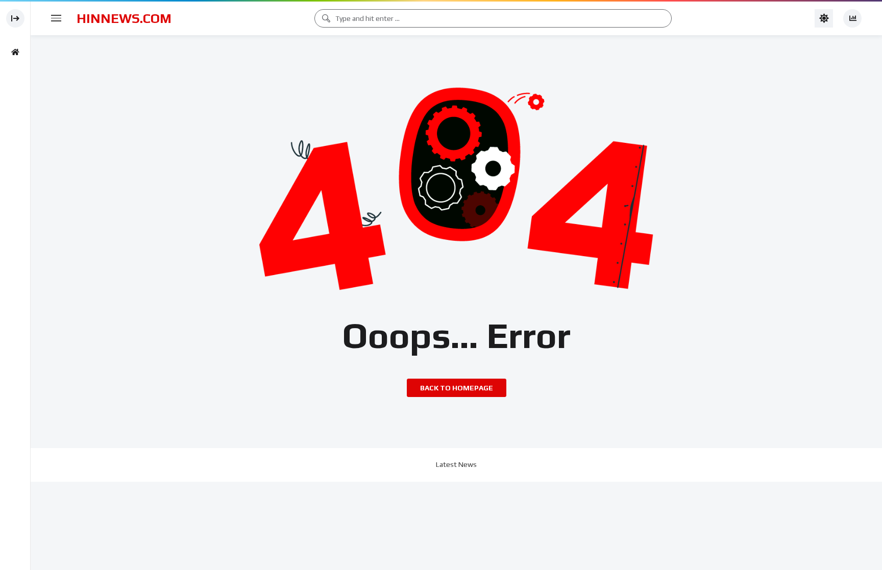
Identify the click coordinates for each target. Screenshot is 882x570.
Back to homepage (456, 388)
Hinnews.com (124, 18)
